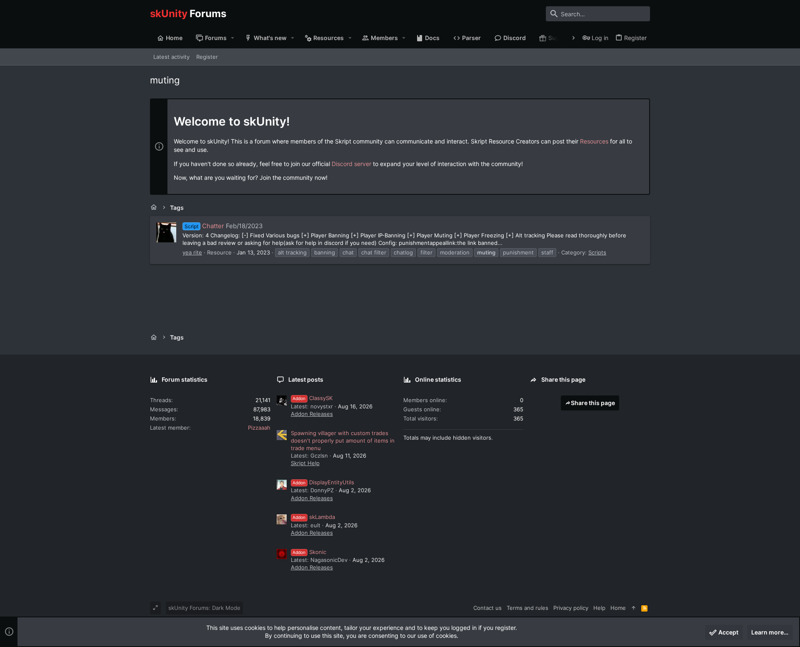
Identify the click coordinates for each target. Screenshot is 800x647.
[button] (233, 38)
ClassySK (312, 398)
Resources (594, 141)
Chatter (204, 226)
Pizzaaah (259, 427)
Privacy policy (570, 607)
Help (599, 607)
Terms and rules (527, 607)
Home (618, 607)
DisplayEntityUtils (323, 482)
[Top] (633, 608)
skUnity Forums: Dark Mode (204, 607)
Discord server (351, 163)
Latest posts (305, 379)
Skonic (309, 552)
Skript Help (305, 463)
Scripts (597, 252)
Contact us (487, 607)
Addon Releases (312, 413)
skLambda (313, 517)
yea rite (192, 252)
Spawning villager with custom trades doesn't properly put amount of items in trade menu (343, 440)
